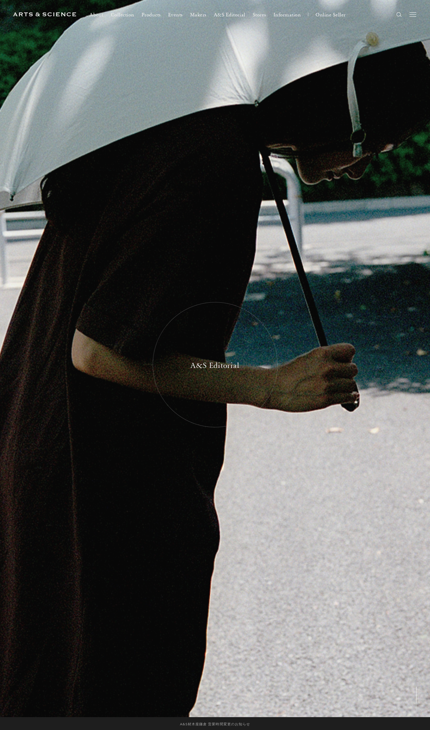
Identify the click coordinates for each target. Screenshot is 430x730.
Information (287, 14)
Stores (259, 14)
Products (151, 14)
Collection (122, 14)
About (97, 14)
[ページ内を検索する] (399, 14)
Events (175, 14)
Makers (198, 14)
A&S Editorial (229, 14)
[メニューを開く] (413, 14)
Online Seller (331, 14)
